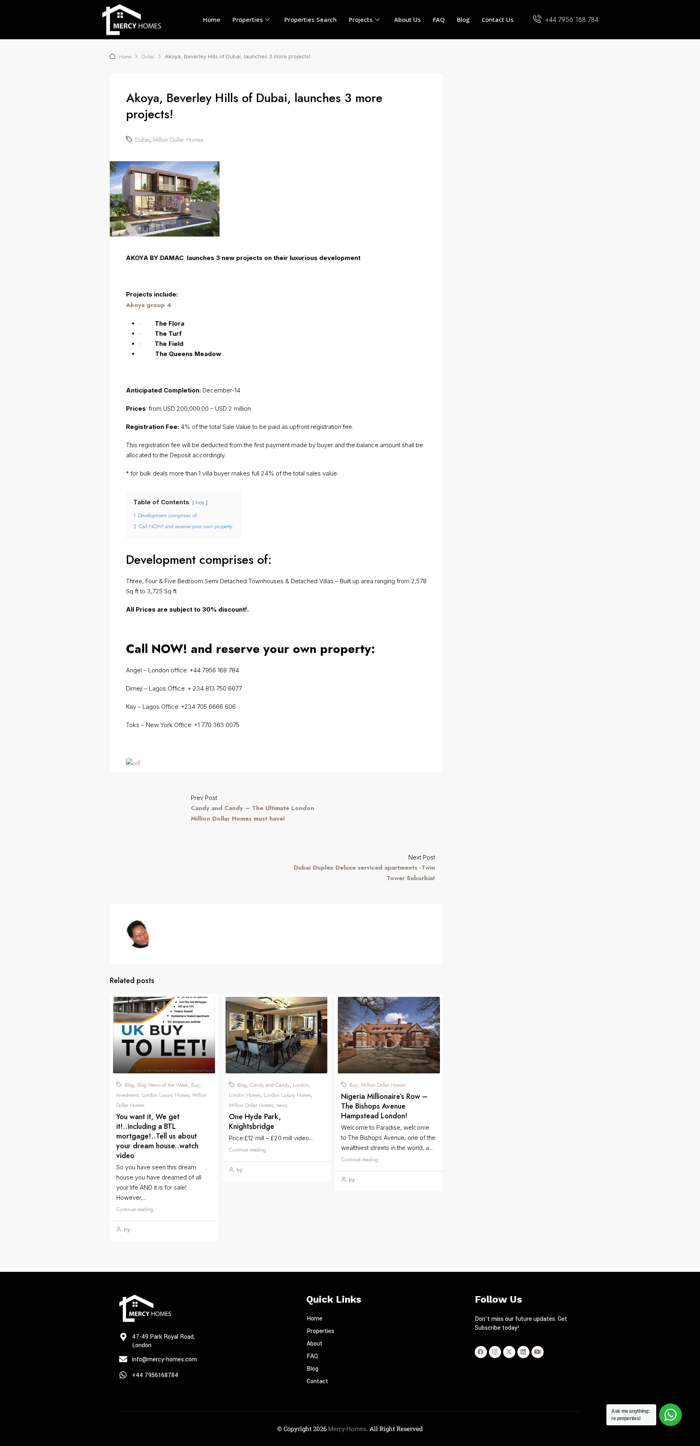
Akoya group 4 (148, 305)
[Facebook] (481, 1352)
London (301, 1085)
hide (200, 502)
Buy (195, 1085)
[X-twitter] (509, 1352)
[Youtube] (537, 1352)
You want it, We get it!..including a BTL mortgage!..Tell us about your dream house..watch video (157, 1136)
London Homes (244, 1095)
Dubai (148, 56)
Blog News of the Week (162, 1085)
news (281, 1105)
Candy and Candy (270, 1085)
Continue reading (135, 1209)
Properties (248, 19)
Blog (463, 19)
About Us (407, 19)
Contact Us (498, 19)
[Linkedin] (523, 1352)
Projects (361, 19)
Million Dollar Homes (178, 139)
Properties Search (310, 19)
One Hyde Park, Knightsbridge (255, 1121)
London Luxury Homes (165, 1095)
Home (211, 19)
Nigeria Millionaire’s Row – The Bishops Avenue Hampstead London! (384, 1106)
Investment (127, 1095)
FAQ (439, 19)
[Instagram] (495, 1352)
